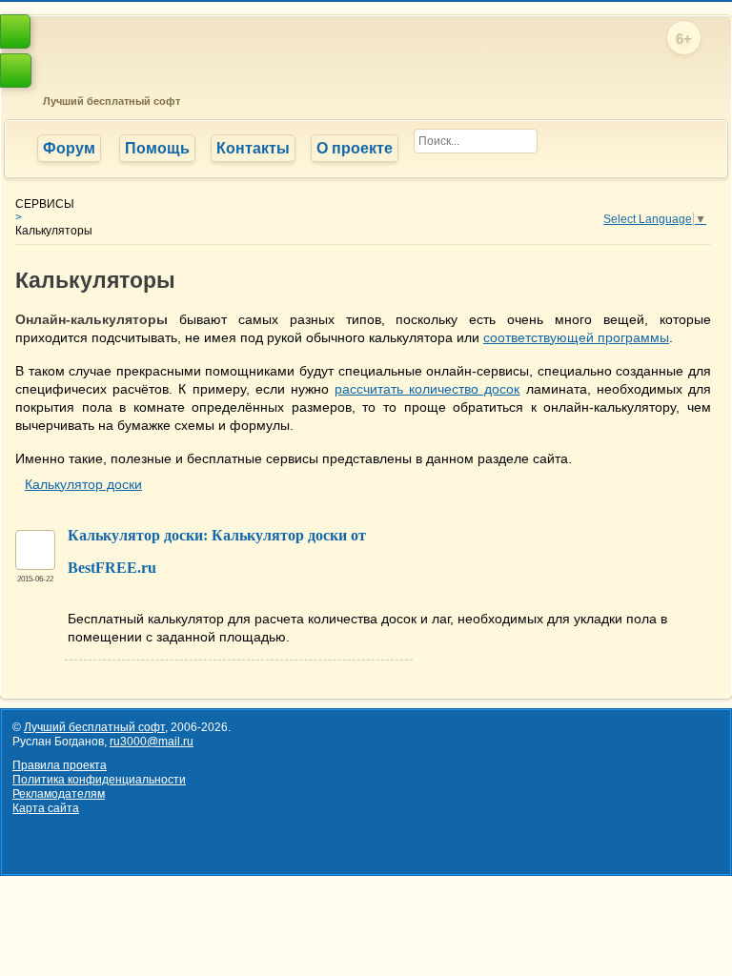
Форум (69, 148)
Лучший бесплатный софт (108, 101)
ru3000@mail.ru (151, 741)
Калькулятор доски (83, 484)
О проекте (354, 148)
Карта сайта (45, 808)
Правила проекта (59, 765)
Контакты (253, 148)
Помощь (157, 148)
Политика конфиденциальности (99, 779)
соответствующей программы (576, 337)
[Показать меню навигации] (15, 70)
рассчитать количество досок (427, 388)
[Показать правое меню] (15, 31)
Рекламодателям (58, 794)
